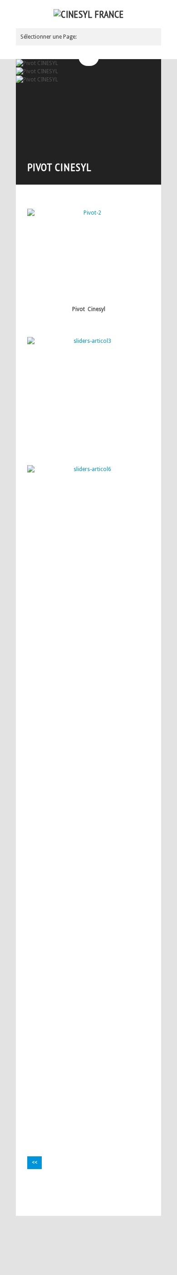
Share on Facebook (131, 1199)
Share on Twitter (120, 1199)
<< (34, 1162)
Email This (143, 1199)
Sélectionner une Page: (48, 37)
